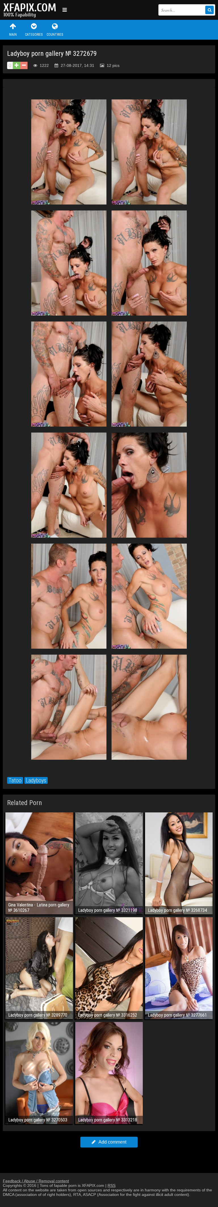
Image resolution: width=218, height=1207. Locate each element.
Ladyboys (36, 780)
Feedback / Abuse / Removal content (36, 1181)
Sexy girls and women (31, 10)
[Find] (209, 10)
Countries (55, 35)
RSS (112, 1185)
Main (13, 35)
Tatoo (15, 780)
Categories (34, 35)
